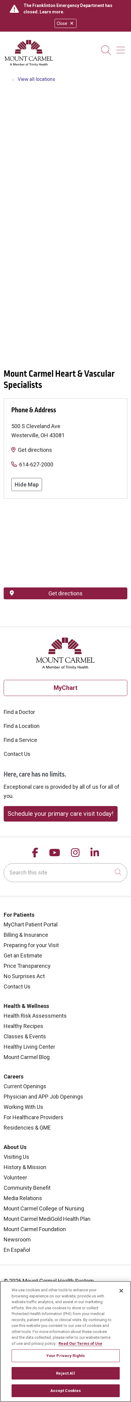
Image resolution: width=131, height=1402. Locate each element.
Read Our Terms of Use (80, 1343)
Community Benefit (27, 1188)
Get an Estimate (23, 955)
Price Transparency (27, 966)
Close (62, 23)
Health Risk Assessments (35, 1016)
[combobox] (65, 872)
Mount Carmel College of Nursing (44, 1208)
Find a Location (22, 726)
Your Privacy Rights (65, 1355)
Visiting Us (16, 1157)
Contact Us (17, 754)
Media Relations (23, 1198)
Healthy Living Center (29, 1047)
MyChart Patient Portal (31, 924)
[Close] (121, 1290)
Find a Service (20, 740)
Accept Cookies (65, 1390)
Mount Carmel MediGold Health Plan (47, 1219)
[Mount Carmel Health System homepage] (29, 64)
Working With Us (23, 1107)
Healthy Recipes (23, 1026)
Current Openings (25, 1086)
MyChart (65, 687)
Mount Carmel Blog (27, 1057)
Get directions (35, 450)
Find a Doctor (19, 712)
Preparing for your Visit (31, 945)
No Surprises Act (24, 976)
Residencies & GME (27, 1127)
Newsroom (17, 1239)
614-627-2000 (36, 464)
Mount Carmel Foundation (35, 1229)
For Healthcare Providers (33, 1117)
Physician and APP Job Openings (43, 1096)
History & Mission (25, 1167)
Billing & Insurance (26, 935)
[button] (121, 48)
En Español (17, 1250)
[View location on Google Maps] (65, 543)
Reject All (65, 1373)
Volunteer (15, 1177)
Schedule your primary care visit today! (60, 813)
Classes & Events (25, 1036)
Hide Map (27, 484)
